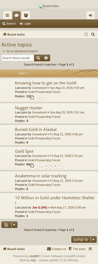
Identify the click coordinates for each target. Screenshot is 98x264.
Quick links (8, 16)
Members (27, 16)
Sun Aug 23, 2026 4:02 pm (67, 87)
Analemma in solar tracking (40, 175)
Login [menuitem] (92, 16)
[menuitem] (93, 34)
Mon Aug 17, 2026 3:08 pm (68, 207)
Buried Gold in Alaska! (36, 129)
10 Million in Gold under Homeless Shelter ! (55, 200)
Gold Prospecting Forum (44, 91)
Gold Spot (24, 151)
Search (11, 23)
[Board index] (49, 6)
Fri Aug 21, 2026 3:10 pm (66, 180)
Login (27, 23)
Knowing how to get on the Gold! (45, 83)
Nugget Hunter (28, 107)
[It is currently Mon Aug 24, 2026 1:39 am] (86, 34)
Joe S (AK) (39, 207)
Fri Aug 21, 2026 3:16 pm (66, 155)
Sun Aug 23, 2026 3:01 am (67, 112)
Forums (18, 16)
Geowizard (39, 87)
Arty (33, 260)
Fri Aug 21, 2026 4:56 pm (66, 134)
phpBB (34, 256)
